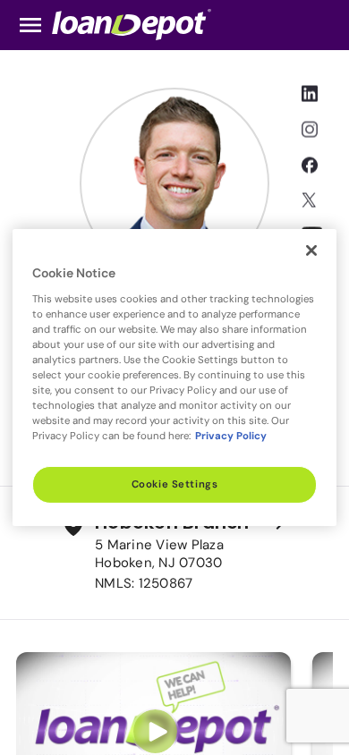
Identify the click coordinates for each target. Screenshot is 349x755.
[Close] (311, 250)
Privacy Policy (231, 436)
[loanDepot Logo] (131, 23)
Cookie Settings (175, 484)
